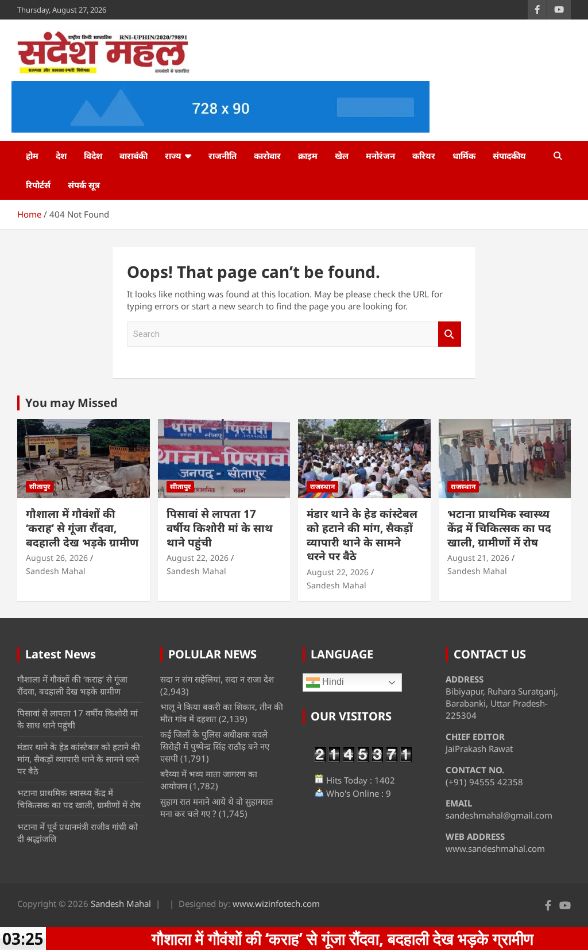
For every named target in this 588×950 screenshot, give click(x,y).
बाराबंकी (133, 155)
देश (61, 155)
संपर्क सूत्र (84, 185)
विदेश (93, 155)
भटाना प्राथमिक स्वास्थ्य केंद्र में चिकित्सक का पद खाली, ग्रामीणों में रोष (499, 527)
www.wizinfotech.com (276, 903)
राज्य (173, 155)
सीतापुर (39, 486)
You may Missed (71, 402)
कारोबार (267, 155)
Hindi (332, 682)
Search (449, 334)
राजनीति (222, 155)
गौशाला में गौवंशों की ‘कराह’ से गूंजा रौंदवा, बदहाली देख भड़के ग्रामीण (82, 527)
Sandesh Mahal (56, 570)
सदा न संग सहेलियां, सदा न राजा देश (217, 679)
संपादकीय (509, 155)
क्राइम (308, 155)
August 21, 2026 (478, 557)
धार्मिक (463, 155)
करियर (423, 155)
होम (32, 155)
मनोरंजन (380, 155)
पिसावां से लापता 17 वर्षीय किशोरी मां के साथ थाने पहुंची (220, 527)
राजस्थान (322, 486)
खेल (342, 155)
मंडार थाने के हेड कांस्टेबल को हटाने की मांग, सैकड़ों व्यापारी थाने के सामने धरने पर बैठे (362, 535)
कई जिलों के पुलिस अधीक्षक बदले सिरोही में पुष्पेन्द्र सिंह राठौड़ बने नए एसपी (214, 746)
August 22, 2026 (198, 557)
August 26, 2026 (57, 557)
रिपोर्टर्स (38, 185)
